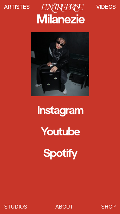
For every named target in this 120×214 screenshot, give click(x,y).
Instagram (60, 110)
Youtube (60, 131)
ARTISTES (17, 7)
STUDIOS (15, 207)
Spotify (60, 153)
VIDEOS (106, 7)
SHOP (108, 207)
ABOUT (64, 207)
